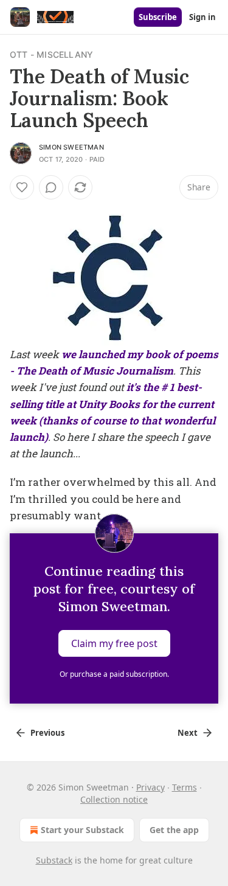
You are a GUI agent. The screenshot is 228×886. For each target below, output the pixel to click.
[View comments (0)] (51, 187)
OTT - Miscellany (51, 54)
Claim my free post (114, 643)
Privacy (150, 787)
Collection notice (114, 799)
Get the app (174, 830)
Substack (54, 860)
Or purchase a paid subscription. (114, 674)
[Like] (22, 187)
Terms (184, 787)
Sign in (202, 17)
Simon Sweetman (71, 147)
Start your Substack (82, 830)
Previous (47, 732)
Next (188, 732)
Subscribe (158, 17)
